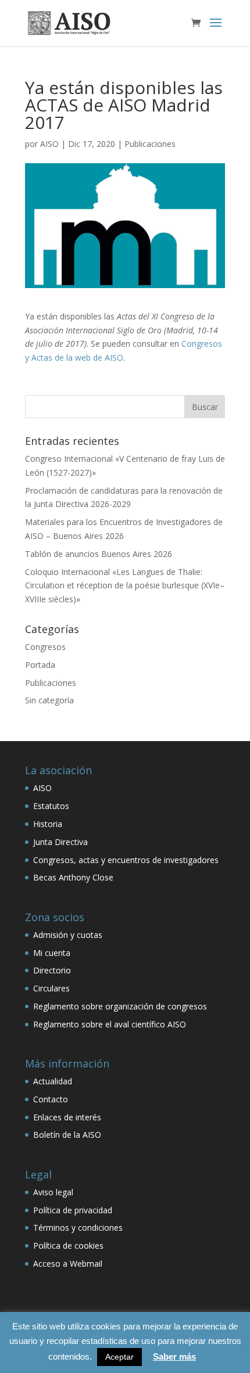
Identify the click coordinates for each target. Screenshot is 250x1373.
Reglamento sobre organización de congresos (120, 1006)
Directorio (52, 970)
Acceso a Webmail (67, 1263)
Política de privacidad (72, 1210)
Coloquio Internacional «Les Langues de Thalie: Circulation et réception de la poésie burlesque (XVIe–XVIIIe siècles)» (124, 585)
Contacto (50, 1099)
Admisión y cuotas (67, 934)
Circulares (51, 988)
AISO (49, 143)
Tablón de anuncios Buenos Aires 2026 (98, 553)
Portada (40, 664)
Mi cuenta (51, 952)
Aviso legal (53, 1192)
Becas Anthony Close (73, 877)
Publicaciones (150, 143)
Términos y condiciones (78, 1227)
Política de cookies (68, 1245)
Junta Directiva (60, 841)
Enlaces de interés (67, 1117)
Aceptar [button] (119, 1356)
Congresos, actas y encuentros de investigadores (126, 859)
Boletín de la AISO (67, 1134)
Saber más (174, 1356)
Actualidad (52, 1081)
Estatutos (51, 805)
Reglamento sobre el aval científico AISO (109, 1024)
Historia (47, 823)
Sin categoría (49, 700)
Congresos (45, 646)
